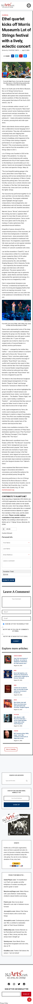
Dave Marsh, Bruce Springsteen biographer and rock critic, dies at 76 (16, 944)
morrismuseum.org (8, 490)
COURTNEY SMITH (13, 50)
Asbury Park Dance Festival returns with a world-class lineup (16, 913)
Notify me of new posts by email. (15, 636)
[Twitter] (19, 984)
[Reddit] (24, 984)
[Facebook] (9, 984)
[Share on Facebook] (12, 55)
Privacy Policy (4, 1003)
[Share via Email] (25, 55)
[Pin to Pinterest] (21, 55)
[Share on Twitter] (16, 55)
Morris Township (11, 749)
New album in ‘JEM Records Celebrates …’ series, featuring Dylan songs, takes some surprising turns (20, 720)
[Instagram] (14, 984)
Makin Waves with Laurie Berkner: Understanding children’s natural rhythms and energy (16, 894)
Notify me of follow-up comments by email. (16, 630)
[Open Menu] (29, 6)
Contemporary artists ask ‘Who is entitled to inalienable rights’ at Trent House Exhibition (16, 923)
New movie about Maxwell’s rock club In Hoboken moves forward (16, 904)
